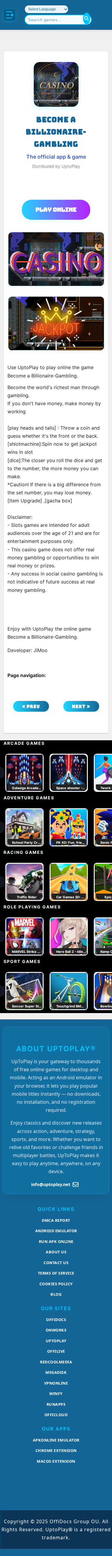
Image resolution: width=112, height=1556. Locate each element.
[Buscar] (86, 18)
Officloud (56, 1414)
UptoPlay (56, 1340)
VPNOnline (56, 1383)
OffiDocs (56, 1319)
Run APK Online (56, 1241)
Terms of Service (56, 1273)
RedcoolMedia (56, 1362)
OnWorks (56, 1330)
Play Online (56, 209)
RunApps (56, 1404)
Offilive (56, 1351)
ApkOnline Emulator (56, 1440)
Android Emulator (56, 1230)
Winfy (56, 1393)
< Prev (31, 706)
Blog (56, 1294)
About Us (56, 1252)
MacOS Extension (56, 1461)
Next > (81, 706)
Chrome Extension (56, 1450)
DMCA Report (56, 1220)
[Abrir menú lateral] (10, 15)
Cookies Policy (56, 1283)
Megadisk (56, 1372)
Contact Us (56, 1262)
